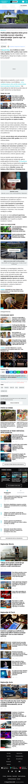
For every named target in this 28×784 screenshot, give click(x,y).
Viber (24, 377)
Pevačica (6, 387)
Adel (2, 387)
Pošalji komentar (14, 402)
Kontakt (18, 778)
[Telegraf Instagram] (15, 771)
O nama (4, 776)
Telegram (3, 379)
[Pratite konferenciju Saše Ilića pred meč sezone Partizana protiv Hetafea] (6, 237)
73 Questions (23, 161)
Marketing (9, 776)
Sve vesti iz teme (14, 464)
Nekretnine (3, 30)
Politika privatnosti (12, 778)
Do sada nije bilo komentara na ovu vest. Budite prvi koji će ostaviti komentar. (13, 399)
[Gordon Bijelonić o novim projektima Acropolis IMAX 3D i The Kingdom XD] (6, 474)
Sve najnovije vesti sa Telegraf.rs (14, 538)
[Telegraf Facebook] (8, 771)
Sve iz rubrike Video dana (14, 485)
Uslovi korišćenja (20, 382)
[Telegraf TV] (19, 771)
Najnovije (7, 544)
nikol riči (12, 387)
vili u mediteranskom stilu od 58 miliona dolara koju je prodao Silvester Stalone (13, 84)
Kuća (16, 387)
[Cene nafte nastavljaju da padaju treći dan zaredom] (6, 595)
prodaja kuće (4, 391)
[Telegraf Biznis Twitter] (12, 771)
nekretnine (21, 387)
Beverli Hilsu (6, 50)
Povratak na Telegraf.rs (5, 2)
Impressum (14, 776)
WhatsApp (19, 377)
